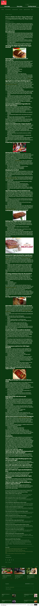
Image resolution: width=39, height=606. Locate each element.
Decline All (32, 604)
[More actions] (33, 14)
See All (36, 566)
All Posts (3, 9)
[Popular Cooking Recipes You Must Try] (7, 571)
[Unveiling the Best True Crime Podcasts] (19, 571)
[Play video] (19, 245)
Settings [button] (28, 604)
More (32, 9)
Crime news (20, 9)
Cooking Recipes (8, 555)
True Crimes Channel (8, 9)
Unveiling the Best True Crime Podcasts (19, 576)
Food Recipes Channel (15, 9)
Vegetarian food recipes (27, 9)
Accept (36, 604)
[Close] (38, 604)
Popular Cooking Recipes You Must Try (7, 576)
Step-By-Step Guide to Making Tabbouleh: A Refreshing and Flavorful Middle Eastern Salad (31, 576)
